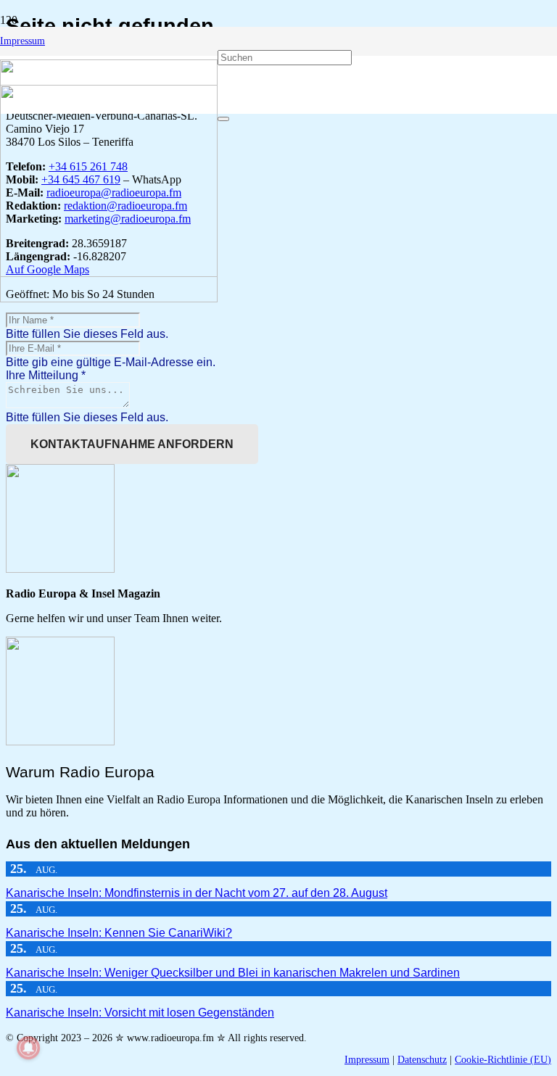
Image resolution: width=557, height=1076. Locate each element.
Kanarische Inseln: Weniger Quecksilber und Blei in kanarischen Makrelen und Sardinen (233, 973)
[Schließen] (223, 119)
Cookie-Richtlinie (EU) (503, 1059)
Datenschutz (422, 1059)
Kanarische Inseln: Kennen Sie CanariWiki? (119, 933)
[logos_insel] (109, 298)
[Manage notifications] (28, 1047)
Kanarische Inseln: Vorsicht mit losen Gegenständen (140, 1012)
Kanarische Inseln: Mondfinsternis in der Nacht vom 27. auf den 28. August (196, 893)
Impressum (366, 1059)
